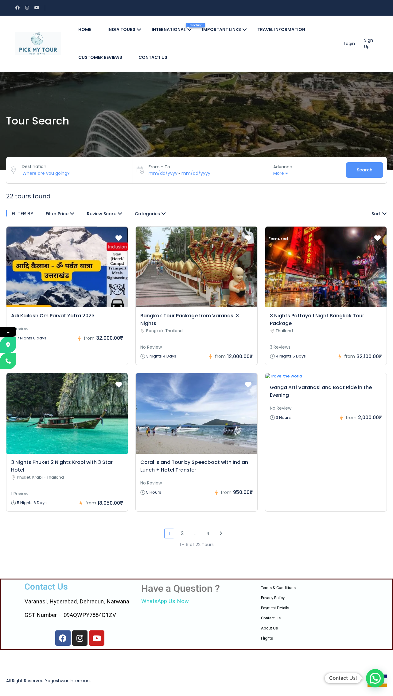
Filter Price (58, 214)
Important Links (221, 29)
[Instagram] (80, 638)
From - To (159, 167)
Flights (267, 638)
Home (84, 29)
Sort (377, 214)
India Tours (121, 29)
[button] (375, 678)
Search (364, 170)
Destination (34, 166)
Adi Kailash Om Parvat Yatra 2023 (53, 315)
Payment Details (275, 608)
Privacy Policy (273, 597)
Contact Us (271, 618)
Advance (282, 167)
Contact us (152, 57)
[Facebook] (63, 638)
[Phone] (8, 361)
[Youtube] (96, 638)
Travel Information (281, 29)
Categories (148, 214)
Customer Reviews (100, 57)
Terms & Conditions (278, 587)
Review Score (102, 214)
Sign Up (368, 43)
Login (349, 43)
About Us (269, 628)
